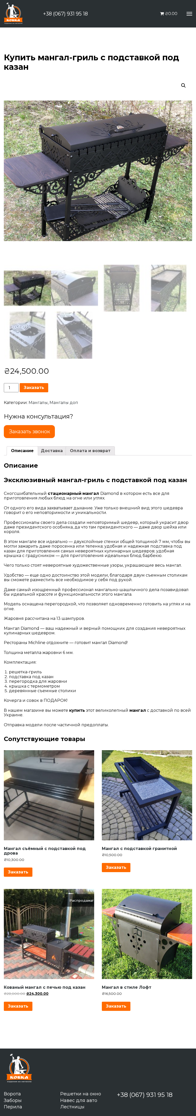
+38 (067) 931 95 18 (65, 14)
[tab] (22, 450)
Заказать (34, 387)
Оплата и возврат (90, 450)
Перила (13, 1107)
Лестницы (72, 1107)
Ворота (12, 1094)
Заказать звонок (29, 431)
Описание (22, 450)
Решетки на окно (80, 1094)
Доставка (52, 450)
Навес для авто (78, 1100)
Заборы (13, 1100)
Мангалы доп (64, 402)
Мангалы (38, 402)
